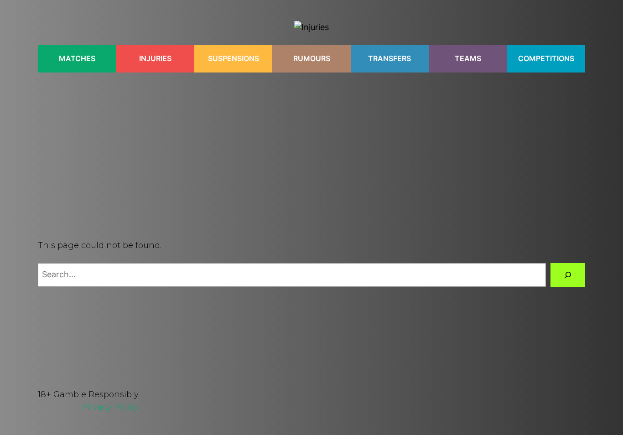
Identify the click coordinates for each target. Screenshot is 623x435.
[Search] (567, 275)
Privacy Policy (110, 407)
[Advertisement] (311, 147)
